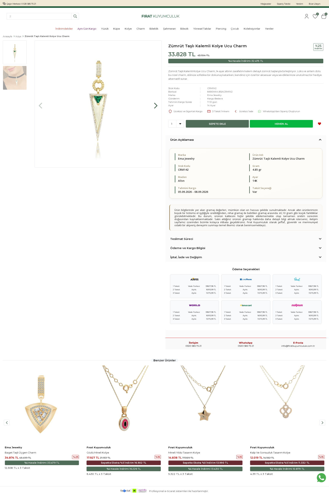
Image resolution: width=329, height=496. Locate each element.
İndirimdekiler (64, 28)
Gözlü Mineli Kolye (98, 452)
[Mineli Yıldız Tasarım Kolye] (205, 405)
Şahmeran (169, 28)
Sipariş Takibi (283, 3)
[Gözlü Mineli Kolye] (124, 405)
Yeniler (269, 28)
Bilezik (184, 28)
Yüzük (105, 28)
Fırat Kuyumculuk (99, 447)
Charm (141, 28)
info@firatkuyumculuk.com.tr (298, 345)
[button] (156, 104)
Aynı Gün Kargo (86, 28)
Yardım (299, 3)
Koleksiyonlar (252, 28)
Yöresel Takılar (202, 28)
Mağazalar (266, 3)
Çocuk (235, 28)
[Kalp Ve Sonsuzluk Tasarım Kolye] (287, 405)
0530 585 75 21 (246, 345)
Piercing (221, 28)
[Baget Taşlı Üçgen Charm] (42, 405)
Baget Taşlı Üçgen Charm (20, 452)
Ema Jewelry (214, 95)
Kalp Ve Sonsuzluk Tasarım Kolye (270, 452)
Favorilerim (317, 14)
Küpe (116, 28)
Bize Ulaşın (314, 3)
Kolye (128, 28)
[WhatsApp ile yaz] (321, 477)
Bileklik (153, 28)
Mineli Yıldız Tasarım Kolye (184, 452)
